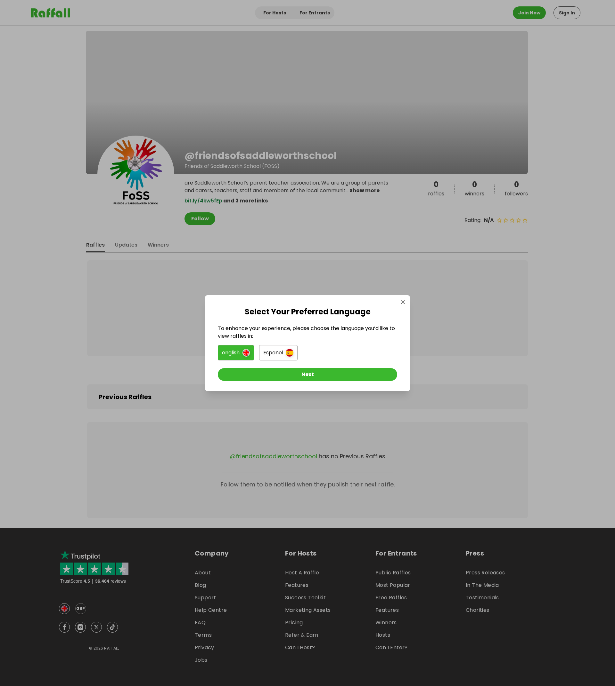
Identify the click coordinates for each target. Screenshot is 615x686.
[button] (236, 352)
